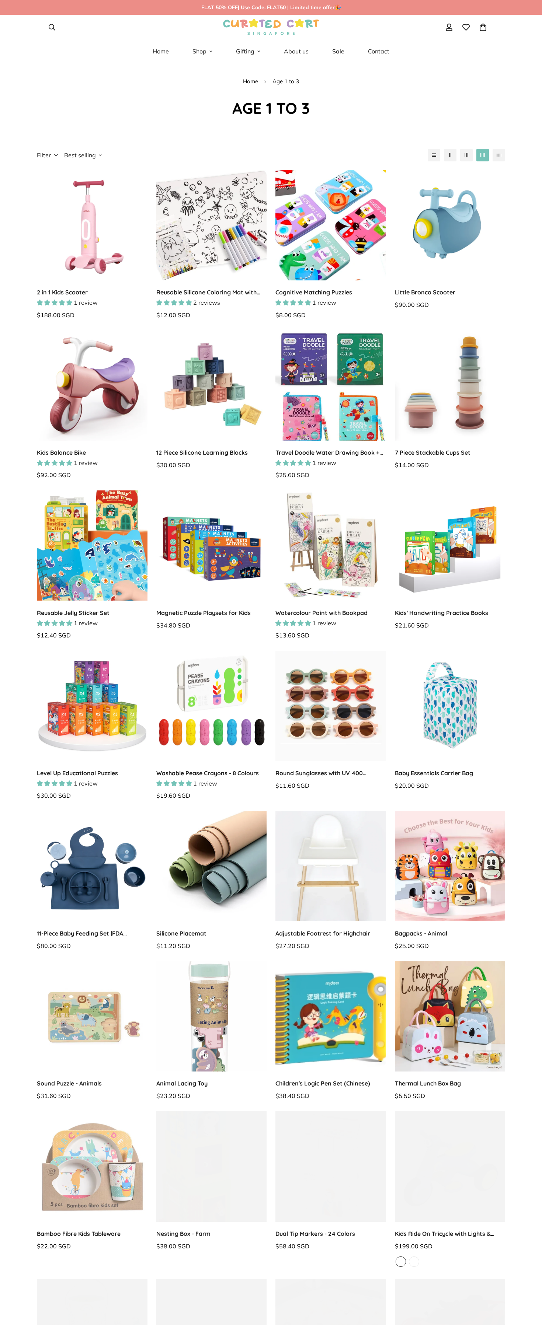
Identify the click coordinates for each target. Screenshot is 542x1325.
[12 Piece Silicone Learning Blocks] (211, 386)
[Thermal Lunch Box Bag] (450, 1016)
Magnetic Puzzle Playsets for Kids (203, 612)
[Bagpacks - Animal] (450, 866)
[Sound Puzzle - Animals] (92, 1016)
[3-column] (466, 155)
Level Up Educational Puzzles (77, 773)
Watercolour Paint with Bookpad (321, 612)
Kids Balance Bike (61, 452)
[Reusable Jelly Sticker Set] (92, 545)
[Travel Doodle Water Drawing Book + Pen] (330, 386)
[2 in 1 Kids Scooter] (92, 225)
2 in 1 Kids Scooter (62, 292)
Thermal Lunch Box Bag (428, 1083)
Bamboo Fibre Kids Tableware (79, 1233)
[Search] (52, 27)
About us (296, 51)
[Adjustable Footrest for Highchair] (330, 866)
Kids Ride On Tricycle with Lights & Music (443, 1234)
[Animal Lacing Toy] (211, 1016)
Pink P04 (414, 1261)
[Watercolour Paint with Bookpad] (330, 545)
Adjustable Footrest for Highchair (322, 933)
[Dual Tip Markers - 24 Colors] (330, 1166)
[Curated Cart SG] (271, 27)
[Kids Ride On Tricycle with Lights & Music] (450, 1166)
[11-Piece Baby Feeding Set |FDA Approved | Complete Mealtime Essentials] (92, 866)
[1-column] (434, 155)
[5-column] (499, 155)
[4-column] (482, 155)
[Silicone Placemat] (211, 866)
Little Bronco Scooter (425, 292)
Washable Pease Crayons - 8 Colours (207, 773)
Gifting (245, 51)
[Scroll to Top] (527, 1307)
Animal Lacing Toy (182, 1083)
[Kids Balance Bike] (92, 386)
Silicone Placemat (181, 933)
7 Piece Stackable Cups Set (432, 452)
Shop (199, 51)
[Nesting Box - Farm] (211, 1166)
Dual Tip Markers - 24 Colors (315, 1233)
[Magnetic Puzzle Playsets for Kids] (211, 545)
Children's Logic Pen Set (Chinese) (322, 1083)
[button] (483, 27)
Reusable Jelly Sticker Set (73, 612)
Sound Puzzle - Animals (69, 1083)
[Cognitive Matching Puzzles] (330, 225)
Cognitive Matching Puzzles (313, 292)
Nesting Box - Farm (183, 1233)
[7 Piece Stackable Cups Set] (450, 386)
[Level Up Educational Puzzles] (92, 706)
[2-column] (450, 155)
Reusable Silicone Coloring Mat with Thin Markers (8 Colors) (206, 293)
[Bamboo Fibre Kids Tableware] (92, 1166)
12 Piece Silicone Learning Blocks (202, 452)
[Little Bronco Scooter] (450, 225)
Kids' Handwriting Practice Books (441, 612)
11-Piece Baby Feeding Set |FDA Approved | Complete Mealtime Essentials (80, 934)
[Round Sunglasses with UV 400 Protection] (330, 706)
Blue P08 (401, 1261)
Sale (338, 51)
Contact (378, 51)
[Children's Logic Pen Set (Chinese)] (330, 1016)
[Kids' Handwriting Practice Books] (450, 545)
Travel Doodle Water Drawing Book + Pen (327, 453)
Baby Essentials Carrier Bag (434, 773)
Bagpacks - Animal (421, 933)
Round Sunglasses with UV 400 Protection (319, 773)
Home (161, 51)
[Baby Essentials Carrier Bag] (450, 706)
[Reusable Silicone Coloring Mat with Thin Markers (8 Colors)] (211, 225)
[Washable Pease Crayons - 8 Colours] (211, 706)
